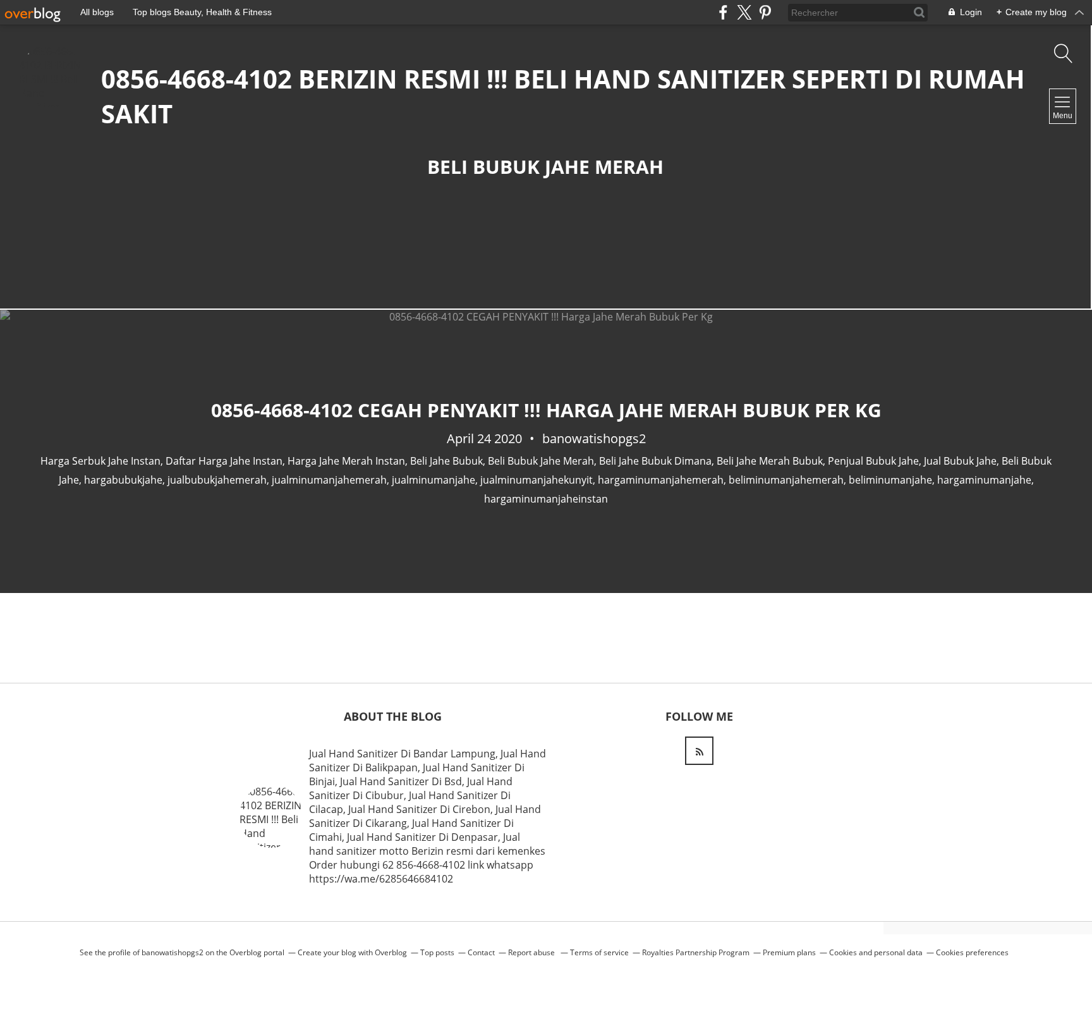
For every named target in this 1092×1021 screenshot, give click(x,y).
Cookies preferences (972, 952)
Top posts (437, 952)
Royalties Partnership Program (695, 952)
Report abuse (532, 952)
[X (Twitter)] (744, 12)
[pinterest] (765, 12)
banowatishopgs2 (172, 952)
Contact (481, 952)
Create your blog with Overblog (352, 952)
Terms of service (599, 952)
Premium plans (789, 952)
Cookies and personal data (876, 952)
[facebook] (723, 12)
